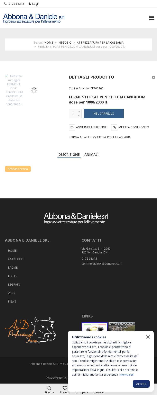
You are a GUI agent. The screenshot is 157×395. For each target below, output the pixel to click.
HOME (49, 42)
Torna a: (100, 137)
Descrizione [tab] (69, 154)
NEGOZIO (65, 42)
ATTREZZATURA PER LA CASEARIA (100, 42)
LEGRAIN (14, 284)
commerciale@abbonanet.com (102, 264)
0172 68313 (16, 4)
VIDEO (12, 293)
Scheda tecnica (18, 169)
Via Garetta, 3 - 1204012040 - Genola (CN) (96, 250)
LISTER (12, 276)
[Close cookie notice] (148, 337)
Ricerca (49, 392)
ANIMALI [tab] (91, 154)
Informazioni (126, 374)
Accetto (141, 384)
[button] (153, 77)
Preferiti (65, 392)
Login (35, 4)
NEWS (12, 301)
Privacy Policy (54, 377)
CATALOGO (16, 259)
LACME (13, 267)
